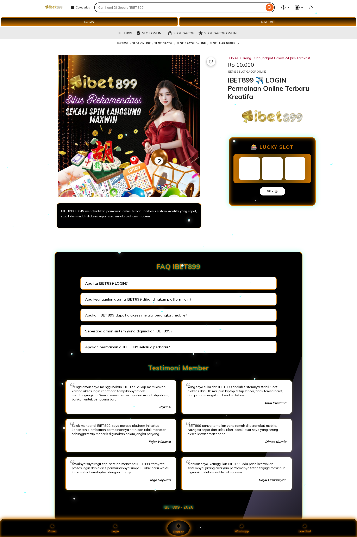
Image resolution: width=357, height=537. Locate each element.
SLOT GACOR (163, 43)
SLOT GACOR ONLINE (191, 43)
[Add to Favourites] (211, 61)
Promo (52, 531)
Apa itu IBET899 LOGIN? (106, 283)
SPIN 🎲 (272, 191)
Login (115, 531)
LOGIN (89, 22)
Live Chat (305, 531)
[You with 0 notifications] (299, 7)
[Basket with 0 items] (311, 7)
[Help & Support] (285, 7)
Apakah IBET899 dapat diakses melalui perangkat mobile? (136, 315)
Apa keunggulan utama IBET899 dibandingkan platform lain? (138, 299)
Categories (83, 7)
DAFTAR (268, 22)
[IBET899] (54, 10)
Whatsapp (242, 531)
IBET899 (123, 43)
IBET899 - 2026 (178, 507)
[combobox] (179, 7)
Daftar (178, 532)
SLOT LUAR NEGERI (222, 43)
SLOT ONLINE (141, 43)
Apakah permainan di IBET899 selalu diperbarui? (127, 347)
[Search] (270, 7)
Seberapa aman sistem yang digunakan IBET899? (128, 331)
